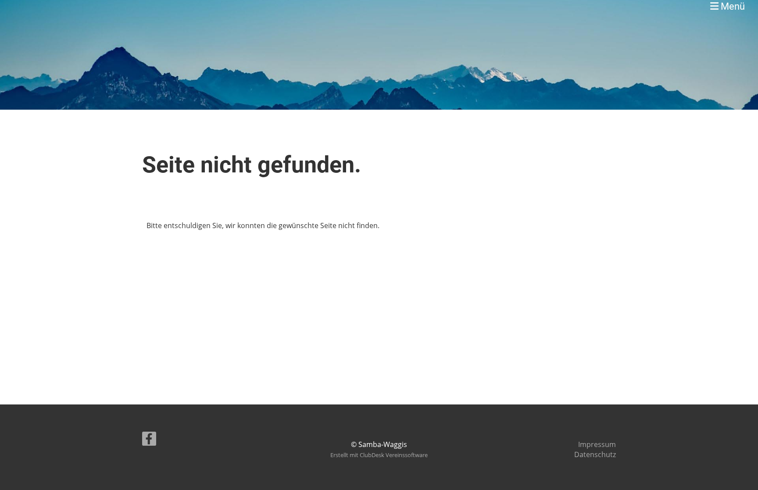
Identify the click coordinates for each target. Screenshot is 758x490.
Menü (732, 6)
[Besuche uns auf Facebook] (149, 440)
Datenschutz (595, 454)
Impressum (597, 444)
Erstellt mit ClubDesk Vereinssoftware (379, 455)
